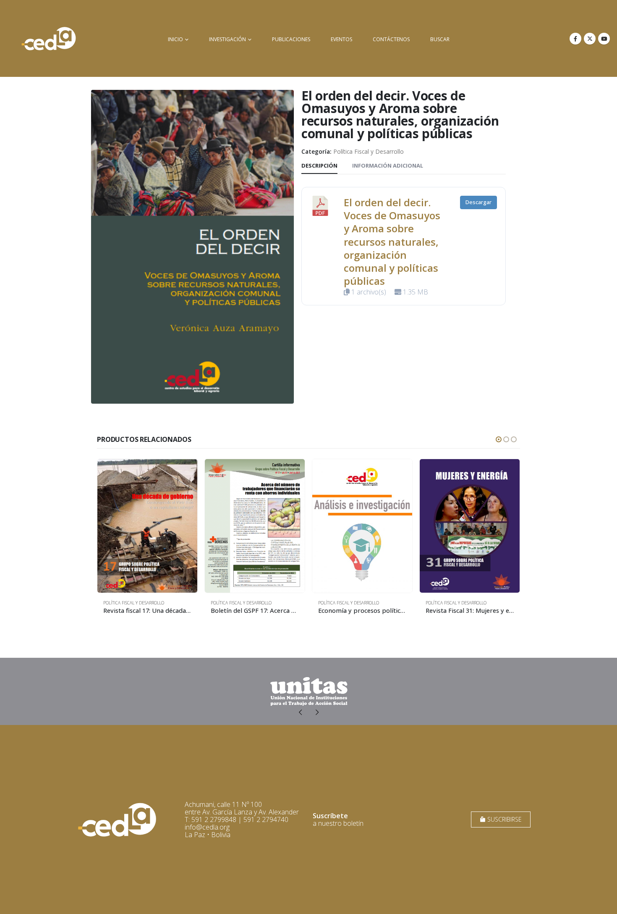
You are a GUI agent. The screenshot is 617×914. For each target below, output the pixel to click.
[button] (498, 439)
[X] (590, 39)
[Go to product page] (147, 525)
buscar (440, 39)
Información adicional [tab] (387, 165)
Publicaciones (291, 39)
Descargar (478, 202)
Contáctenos (391, 39)
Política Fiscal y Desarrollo (368, 151)
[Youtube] (604, 39)
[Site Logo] (49, 38)
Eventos (341, 39)
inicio (175, 39)
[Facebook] (575, 39)
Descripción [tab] (319, 165)
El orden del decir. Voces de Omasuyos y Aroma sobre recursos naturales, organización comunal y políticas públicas (392, 241)
